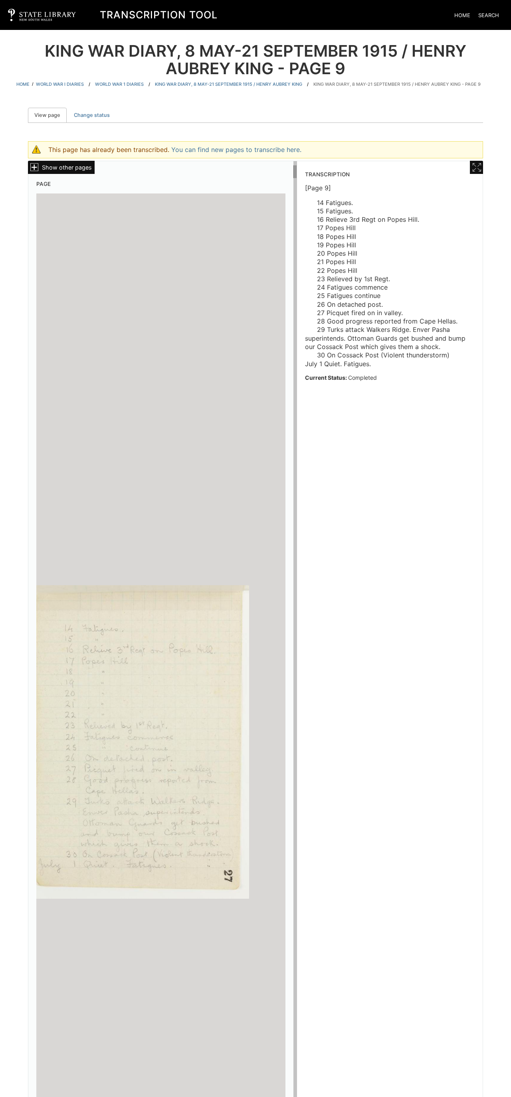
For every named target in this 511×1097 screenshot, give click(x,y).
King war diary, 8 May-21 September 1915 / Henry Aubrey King (228, 84)
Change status (92, 115)
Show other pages (67, 167)
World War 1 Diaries (119, 84)
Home (462, 15)
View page (50, 115)
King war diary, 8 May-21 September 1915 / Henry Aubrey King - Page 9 (397, 84)
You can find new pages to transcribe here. (236, 150)
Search (488, 15)
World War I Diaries (60, 84)
